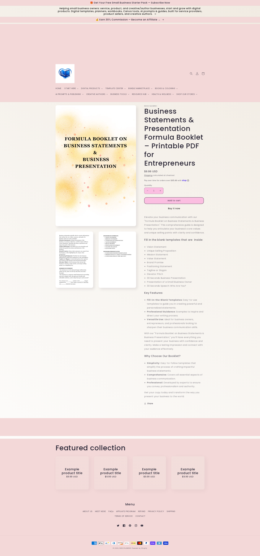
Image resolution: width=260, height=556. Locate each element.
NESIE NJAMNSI (125, 548)
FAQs (110, 511)
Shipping (148, 175)
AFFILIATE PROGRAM (125, 511)
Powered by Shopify (139, 548)
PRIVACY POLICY (156, 511)
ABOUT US (87, 511)
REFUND (141, 511)
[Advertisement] (130, 43)
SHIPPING (171, 511)
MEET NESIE (100, 511)
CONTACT (140, 516)
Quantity (148, 185)
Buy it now (174, 208)
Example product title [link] (72, 471)
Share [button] (150, 403)
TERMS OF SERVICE (124, 516)
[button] (71, 88)
